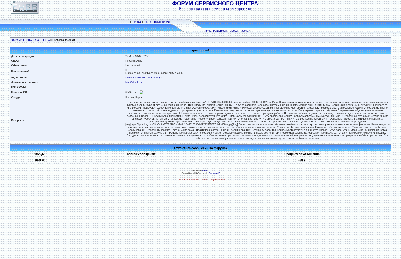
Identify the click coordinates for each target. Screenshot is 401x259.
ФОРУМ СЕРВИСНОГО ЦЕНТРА (30, 39)
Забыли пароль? (240, 30)
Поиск (147, 21)
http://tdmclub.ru (134, 82)
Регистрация (220, 30)
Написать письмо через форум (143, 77)
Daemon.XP (214, 173)
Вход (208, 30)
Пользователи (161, 21)
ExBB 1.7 (206, 170)
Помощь (137, 21)
